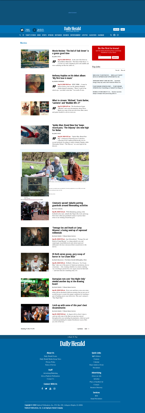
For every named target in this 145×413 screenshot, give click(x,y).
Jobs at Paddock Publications (50, 376)
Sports (44, 35)
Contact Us (50, 379)
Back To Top (73, 337)
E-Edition (97, 356)
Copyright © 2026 (30, 405)
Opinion (50, 35)
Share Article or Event (96, 365)
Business (66, 35)
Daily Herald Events (50, 356)
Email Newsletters (96, 399)
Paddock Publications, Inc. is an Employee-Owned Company (44, 408)
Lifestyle (85, 35)
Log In (122, 29)
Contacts (96, 385)
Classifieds (92, 35)
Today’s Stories (31, 35)
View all (117, 70)
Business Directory (96, 387)
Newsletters (96, 368)
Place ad (123, 70)
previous (80, 329)
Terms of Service (50, 365)
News (39, 35)
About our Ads (96, 376)
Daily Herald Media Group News (50, 359)
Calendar (101, 35)
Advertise (96, 379)
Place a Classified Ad (96, 382)
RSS (96, 396)
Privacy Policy (50, 362)
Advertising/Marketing (50, 373)
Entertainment (75, 35)
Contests (96, 359)
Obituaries (58, 35)
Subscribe (116, 29)
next (86, 329)
